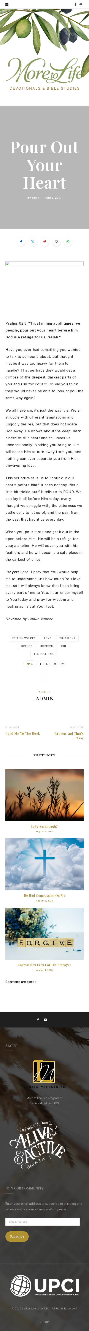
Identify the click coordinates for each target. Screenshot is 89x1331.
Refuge (26, 646)
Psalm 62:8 (67, 638)
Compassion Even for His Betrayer (45, 965)
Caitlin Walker (24, 638)
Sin (63, 646)
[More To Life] (44, 74)
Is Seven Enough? (44, 826)
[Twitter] (33, 241)
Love (47, 638)
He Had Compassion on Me (44, 896)
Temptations (44, 653)
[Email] (56, 241)
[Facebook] (21, 241)
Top (46, 1322)
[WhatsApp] (68, 241)
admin (35, 197)
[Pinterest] (44, 241)
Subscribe (17, 1236)
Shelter (46, 646)
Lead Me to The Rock (22, 733)
